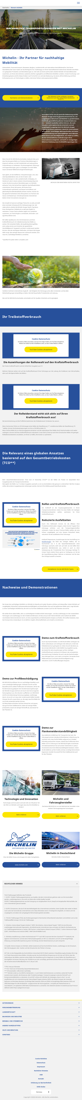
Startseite (5, 8)
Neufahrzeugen (46, 541)
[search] (73, 3)
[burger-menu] (78, 3)
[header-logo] (9, 3)
